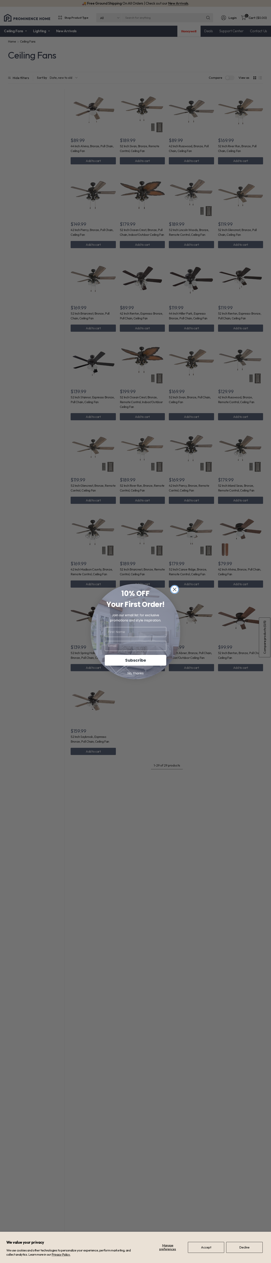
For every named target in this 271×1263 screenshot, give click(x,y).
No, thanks (135, 673)
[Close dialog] (175, 589)
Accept (206, 1247)
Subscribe (135, 660)
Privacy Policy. (61, 1254)
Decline (244, 1247)
